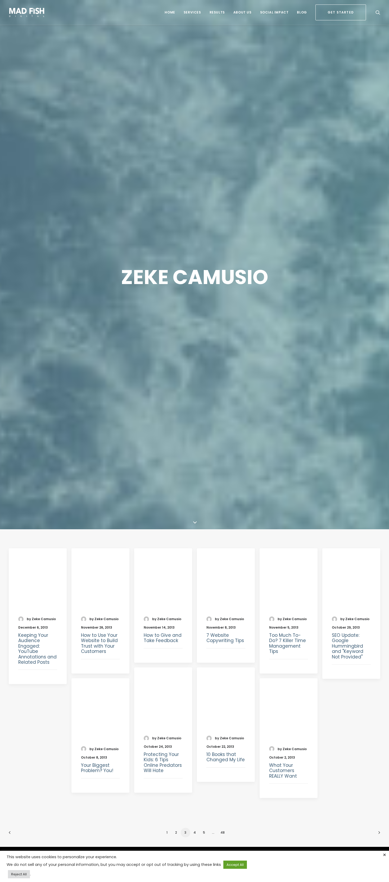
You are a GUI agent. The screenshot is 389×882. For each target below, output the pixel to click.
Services (192, 12)
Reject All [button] (19, 874)
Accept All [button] (235, 864)
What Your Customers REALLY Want (283, 770)
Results (217, 12)
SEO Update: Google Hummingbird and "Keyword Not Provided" (347, 646)
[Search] (378, 12)
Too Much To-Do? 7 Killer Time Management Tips (287, 643)
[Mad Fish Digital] (27, 12)
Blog (302, 12)
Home (170, 12)
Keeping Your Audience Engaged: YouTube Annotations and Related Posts (37, 648)
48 (222, 832)
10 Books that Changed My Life (225, 757)
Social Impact (274, 12)
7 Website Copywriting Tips (225, 638)
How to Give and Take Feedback (163, 638)
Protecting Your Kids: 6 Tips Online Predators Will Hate (163, 762)
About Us (242, 12)
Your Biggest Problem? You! (97, 768)
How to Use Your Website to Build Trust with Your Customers (99, 643)
